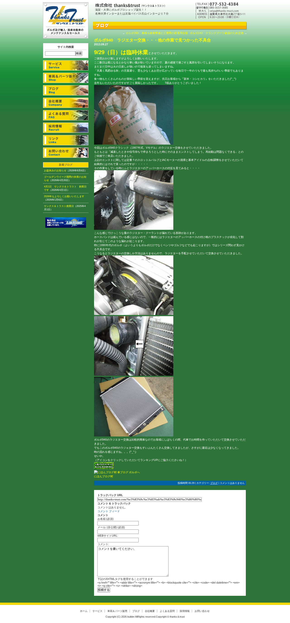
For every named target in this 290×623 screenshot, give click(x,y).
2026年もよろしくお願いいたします (64, 196)
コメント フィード (108, 511)
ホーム (83, 611)
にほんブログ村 (103, 476)
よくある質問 (65, 115)
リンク (65, 140)
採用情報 (65, 128)
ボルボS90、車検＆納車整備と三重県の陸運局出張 (157, 33)
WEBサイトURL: (107, 535)
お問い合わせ (65, 153)
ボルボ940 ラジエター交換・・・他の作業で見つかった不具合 (152, 40)
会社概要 (65, 103)
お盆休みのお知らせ (55, 170)
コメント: (103, 544)
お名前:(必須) (105, 519)
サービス (65, 65)
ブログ (65, 90)
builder (131, 616)
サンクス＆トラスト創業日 (59, 206)
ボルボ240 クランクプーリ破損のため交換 (217, 33)
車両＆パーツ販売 (65, 78)
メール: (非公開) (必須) (111, 527)
